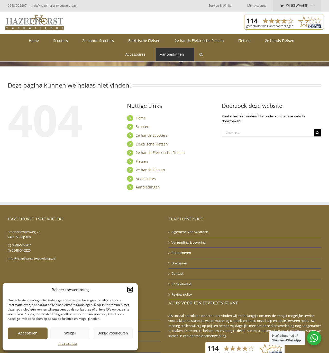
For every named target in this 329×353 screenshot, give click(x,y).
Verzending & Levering (188, 242)
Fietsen (142, 161)
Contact (177, 273)
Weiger (70, 333)
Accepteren (27, 333)
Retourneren (181, 252)
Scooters (143, 126)
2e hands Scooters (151, 135)
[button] (130, 289)
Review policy (181, 294)
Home (141, 118)
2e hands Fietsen (150, 169)
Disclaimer (179, 263)
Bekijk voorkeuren (112, 333)
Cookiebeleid (67, 344)
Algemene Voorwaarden (189, 231)
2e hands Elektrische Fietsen (160, 152)
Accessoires (146, 178)
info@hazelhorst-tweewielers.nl (54, 5)
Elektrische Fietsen (152, 144)
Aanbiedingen (148, 187)
